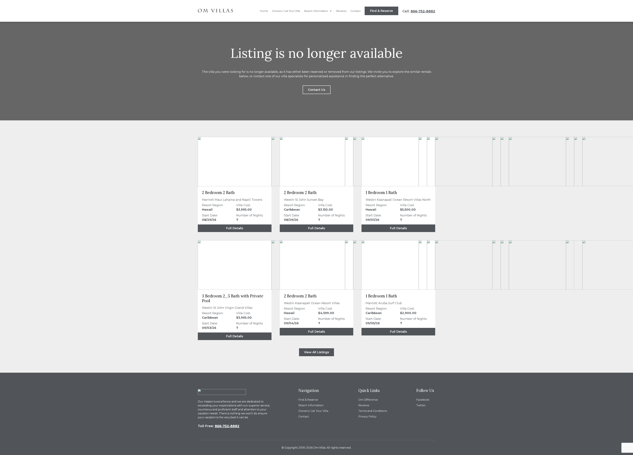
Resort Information (316, 11)
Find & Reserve (308, 399)
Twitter (421, 405)
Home (264, 11)
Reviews (341, 11)
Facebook (422, 399)
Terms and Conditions (372, 411)
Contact (355, 11)
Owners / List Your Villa (286, 11)
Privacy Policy (367, 416)
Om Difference (368, 399)
